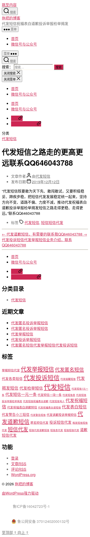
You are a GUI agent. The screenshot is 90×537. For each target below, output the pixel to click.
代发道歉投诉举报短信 (62, 414)
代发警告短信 (38, 415)
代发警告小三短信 (16, 414)
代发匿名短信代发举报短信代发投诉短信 (44, 345)
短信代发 (18, 429)
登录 (14, 458)
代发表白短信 (74, 407)
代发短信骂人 (57, 401)
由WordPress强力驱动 (20, 493)
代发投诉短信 (42, 377)
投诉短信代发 (60, 422)
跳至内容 (9, 4)
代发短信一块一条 (50, 394)
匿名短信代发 (39, 422)
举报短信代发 (11, 370)
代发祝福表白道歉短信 (22, 407)
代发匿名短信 (69, 369)
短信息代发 (56, 430)
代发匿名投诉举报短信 (29, 322)
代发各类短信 (12, 378)
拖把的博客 (11, 18)
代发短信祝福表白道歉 (35, 401)
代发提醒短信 (68, 379)
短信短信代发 (52, 222)
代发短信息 (69, 395)
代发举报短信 (22, 334)
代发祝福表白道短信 (49, 407)
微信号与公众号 (24, 44)
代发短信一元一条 (21, 394)
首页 (14, 38)
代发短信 (9, 138)
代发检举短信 (31, 388)
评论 (18, 469)
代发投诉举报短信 (26, 339)
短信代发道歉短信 (39, 430)
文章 (18, 463)
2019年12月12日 (46, 181)
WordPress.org (23, 474)
